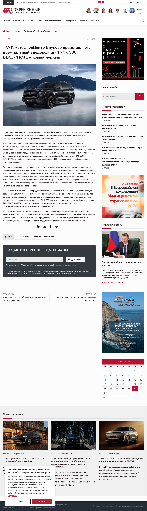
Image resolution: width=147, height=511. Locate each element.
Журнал (16, 21)
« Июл (104, 397)
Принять (42, 501)
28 (129, 389)
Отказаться (19, 501)
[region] (30, 486)
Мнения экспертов (53, 21)
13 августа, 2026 (18, 454)
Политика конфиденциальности (129, 506)
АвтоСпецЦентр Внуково (44, 237)
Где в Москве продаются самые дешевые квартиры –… (76, 297)
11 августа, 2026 (66, 454)
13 (123, 380)
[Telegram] (56, 227)
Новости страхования (32, 21)
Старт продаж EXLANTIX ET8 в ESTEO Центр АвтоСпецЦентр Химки (23, 459)
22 (135, 384)
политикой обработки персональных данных (60, 265)
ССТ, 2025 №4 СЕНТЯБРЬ (112, 282)
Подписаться (75, 259)
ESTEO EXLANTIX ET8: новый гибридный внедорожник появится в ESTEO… (121, 459)
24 (105, 389)
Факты (18, 31)
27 (123, 389)
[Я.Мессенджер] (38, 227)
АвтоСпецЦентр (23, 237)
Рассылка (94, 21)
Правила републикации (103, 506)
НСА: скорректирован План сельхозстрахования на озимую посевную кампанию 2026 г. (121, 162)
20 (123, 384)
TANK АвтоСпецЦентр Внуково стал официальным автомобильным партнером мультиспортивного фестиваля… (70, 462)
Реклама (83, 21)
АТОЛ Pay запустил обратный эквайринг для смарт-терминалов (24, 297)
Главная (6, 21)
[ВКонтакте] (44, 227)
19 (117, 384)
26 (117, 389)
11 (111, 380)
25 (111, 389)
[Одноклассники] (50, 227)
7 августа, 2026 (114, 454)
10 (105, 380)
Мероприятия (70, 21)
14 (129, 380)
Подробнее (12, 496)
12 (117, 380)
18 (111, 384)
